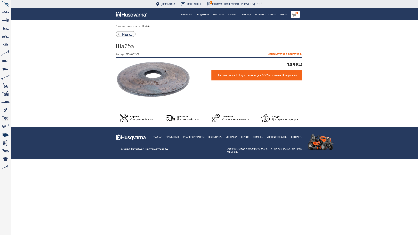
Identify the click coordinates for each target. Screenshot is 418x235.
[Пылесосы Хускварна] (5, 143)
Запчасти (186, 14)
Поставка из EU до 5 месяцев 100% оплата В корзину (257, 75)
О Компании (215, 137)
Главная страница (126, 26)
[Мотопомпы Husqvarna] (5, 135)
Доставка (168, 4)
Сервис (232, 14)
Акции (283, 14)
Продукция (202, 14)
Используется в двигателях (285, 54)
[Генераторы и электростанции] (5, 118)
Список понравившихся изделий (236, 3)
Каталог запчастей (193, 137)
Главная (157, 137)
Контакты (194, 4)
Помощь (246, 14)
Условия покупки (265, 14)
